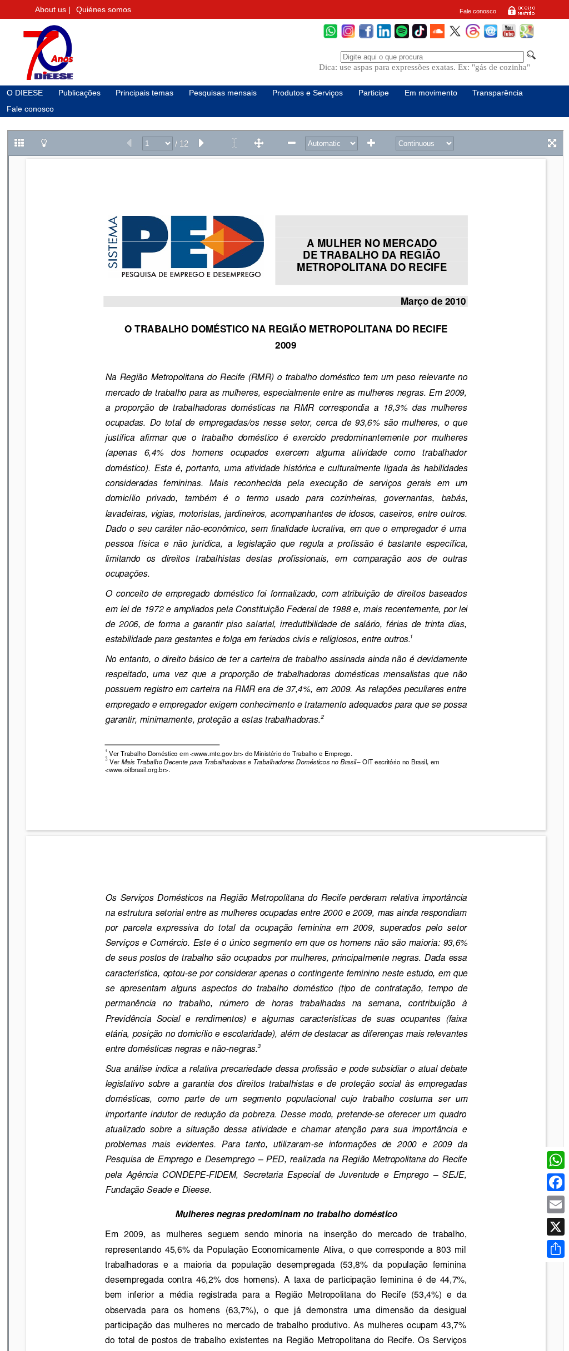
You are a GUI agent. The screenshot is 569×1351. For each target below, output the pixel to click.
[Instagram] (348, 37)
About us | (53, 10)
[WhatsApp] (331, 37)
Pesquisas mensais (223, 93)
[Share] (556, 1249)
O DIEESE (25, 93)
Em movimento (431, 93)
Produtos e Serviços (307, 93)
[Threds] (473, 37)
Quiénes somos (103, 10)
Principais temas (144, 93)
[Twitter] (455, 37)
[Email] (556, 1204)
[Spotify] (402, 37)
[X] (556, 1227)
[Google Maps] (527, 37)
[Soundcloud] (437, 37)
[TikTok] (419, 37)
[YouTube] (509, 37)
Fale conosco (478, 11)
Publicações (79, 93)
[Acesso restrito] (521, 14)
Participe (373, 93)
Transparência (497, 93)
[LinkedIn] (384, 37)
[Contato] (491, 37)
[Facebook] (366, 37)
